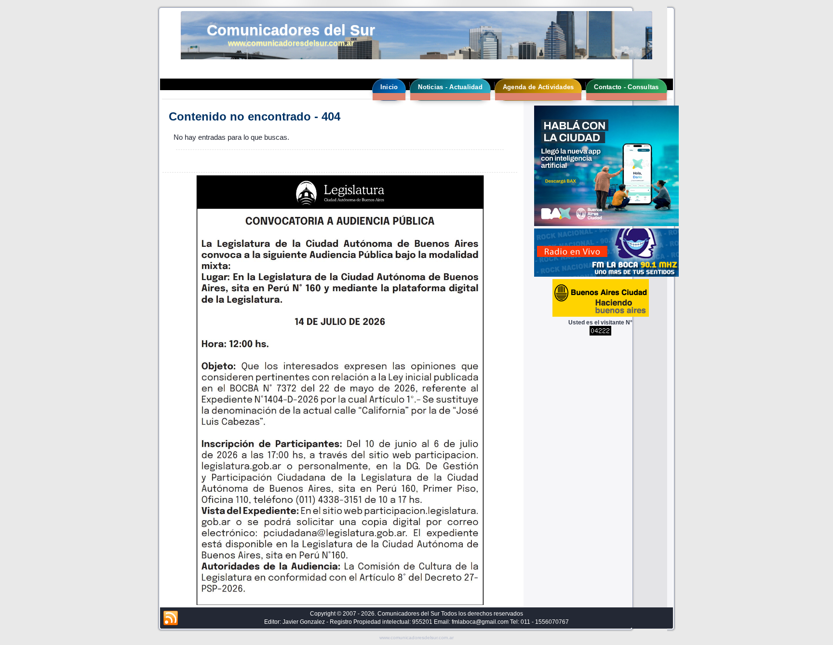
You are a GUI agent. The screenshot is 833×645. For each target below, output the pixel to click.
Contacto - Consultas (626, 87)
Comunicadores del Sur (291, 30)
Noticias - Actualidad (450, 87)
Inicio (389, 87)
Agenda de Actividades (538, 87)
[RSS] (170, 618)
